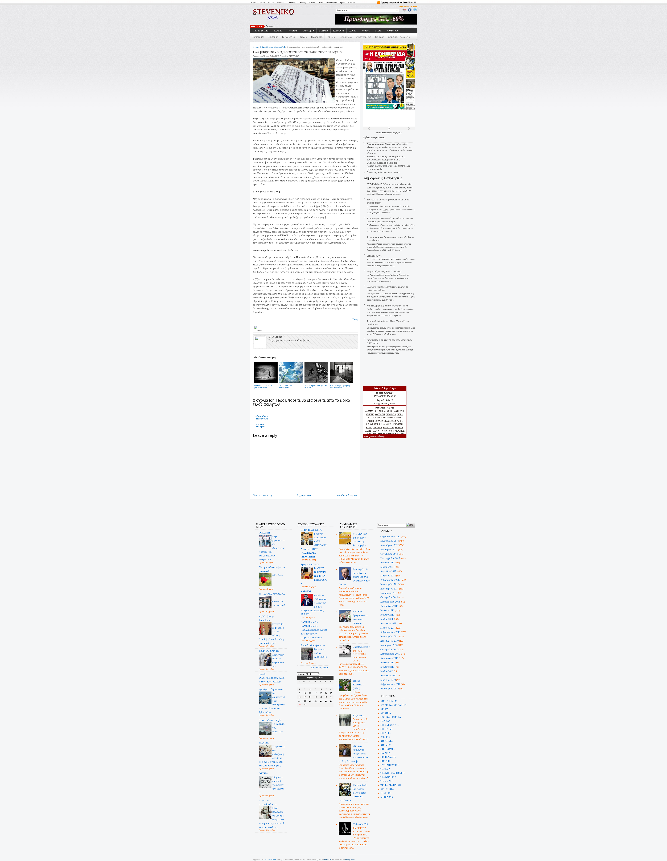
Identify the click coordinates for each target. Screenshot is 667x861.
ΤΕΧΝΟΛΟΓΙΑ (388, 777)
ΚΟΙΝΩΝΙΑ (386, 741)
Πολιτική (292, 30)
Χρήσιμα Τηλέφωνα (399, 36)
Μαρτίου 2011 (388, 627)
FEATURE (385, 793)
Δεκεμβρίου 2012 (389, 545)
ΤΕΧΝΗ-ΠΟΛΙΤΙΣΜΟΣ (392, 773)
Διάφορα (379, 36)
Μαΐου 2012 (386, 566)
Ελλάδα (278, 30)
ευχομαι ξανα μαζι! (389, 163)
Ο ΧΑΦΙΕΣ (264, 532)
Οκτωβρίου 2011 (389, 597)
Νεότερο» (260, 426)
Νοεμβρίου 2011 (389, 593)
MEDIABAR (279, 46)
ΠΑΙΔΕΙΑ (385, 753)
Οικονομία (308, 30)
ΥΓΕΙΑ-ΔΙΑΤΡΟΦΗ (390, 785)
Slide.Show (292, 2)
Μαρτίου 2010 (388, 679)
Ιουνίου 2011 (387, 614)
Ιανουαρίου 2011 (389, 636)
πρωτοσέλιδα (383, 133)
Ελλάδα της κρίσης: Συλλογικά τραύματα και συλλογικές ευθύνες (298, 26)
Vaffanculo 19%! (374, 256)
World (320, 2)
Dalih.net (328, 859)
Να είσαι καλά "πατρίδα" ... (397, 144)
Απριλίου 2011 (388, 623)
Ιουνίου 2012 (387, 562)
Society (303, 2)
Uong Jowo (350, 859)
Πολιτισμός (258, 36)
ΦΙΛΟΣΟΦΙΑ (387, 789)
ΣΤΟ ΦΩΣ (277, 574)
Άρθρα (352, 30)
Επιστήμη (273, 36)
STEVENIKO (270, 859)
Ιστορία (303, 36)
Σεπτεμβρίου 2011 (390, 601)
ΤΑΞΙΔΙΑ (385, 769)
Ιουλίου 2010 (387, 662)
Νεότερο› (260, 424)
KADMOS (306, 591)
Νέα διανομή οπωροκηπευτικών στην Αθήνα (387, 306)
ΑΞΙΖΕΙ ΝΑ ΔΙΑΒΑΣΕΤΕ (393, 705)
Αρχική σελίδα (304, 495)
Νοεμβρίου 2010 (389, 645)
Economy (281, 2)
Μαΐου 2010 (386, 671)
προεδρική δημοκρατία (271, 689)
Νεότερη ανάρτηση (262, 495)
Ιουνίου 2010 (387, 666)
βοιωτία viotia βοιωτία (313, 645)
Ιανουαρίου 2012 (389, 584)
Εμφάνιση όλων (319, 667)
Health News (331, 2)
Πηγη (355, 319)
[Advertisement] (315, 509)
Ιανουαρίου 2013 (389, 540)
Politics (271, 2)
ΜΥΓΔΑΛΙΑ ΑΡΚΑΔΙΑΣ (272, 593)
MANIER (264, 742)
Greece (262, 2)
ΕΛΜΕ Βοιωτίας (309, 622)
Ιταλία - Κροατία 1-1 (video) (360, 684)
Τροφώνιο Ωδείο (310, 564)
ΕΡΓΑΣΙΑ (385, 733)
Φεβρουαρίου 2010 (390, 684)
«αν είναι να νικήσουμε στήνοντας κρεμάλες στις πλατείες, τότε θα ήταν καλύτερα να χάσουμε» (390, 150)
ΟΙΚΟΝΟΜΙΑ (266, 46)
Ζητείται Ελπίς (361, 646)
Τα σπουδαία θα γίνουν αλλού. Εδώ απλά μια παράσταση (353, 792)
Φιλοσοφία (317, 36)
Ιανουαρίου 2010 (389, 688)
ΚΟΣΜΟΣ (385, 745)
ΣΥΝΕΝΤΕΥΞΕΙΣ (389, 765)
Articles (312, 2)
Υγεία (378, 30)
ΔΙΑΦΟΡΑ (385, 713)
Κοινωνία (338, 30)
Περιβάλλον (345, 36)
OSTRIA (263, 773)
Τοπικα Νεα (386, 781)
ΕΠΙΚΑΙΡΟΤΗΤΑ (389, 725)
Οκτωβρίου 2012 (389, 553)
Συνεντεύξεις (363, 36)
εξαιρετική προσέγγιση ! (390, 172)
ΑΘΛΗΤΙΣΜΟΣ (388, 701)
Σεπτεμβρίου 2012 (390, 558)
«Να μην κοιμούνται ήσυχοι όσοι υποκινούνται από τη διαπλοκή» (353, 753)
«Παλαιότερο (262, 416)
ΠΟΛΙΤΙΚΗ (386, 761)
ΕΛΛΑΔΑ (385, 721)
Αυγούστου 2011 (389, 606)
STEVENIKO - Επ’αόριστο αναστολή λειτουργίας (389, 184)
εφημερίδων (397, 133)
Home (253, 2)
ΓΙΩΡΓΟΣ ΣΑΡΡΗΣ (269, 650)
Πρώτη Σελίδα (261, 30)
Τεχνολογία (288, 36)
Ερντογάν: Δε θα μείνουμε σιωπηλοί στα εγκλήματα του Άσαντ (354, 576)
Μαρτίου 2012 (388, 575)
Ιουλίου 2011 (387, 610)
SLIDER (323, 30)
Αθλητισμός (393, 30)
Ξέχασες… (359, 715)
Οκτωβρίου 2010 (389, 649)
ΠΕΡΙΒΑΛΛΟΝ (388, 757)
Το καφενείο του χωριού (278, 601)
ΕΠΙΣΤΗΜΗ (386, 729)
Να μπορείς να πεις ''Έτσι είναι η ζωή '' (384, 271)
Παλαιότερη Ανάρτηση (347, 495)
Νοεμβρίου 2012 (389, 549)
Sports (342, 2)
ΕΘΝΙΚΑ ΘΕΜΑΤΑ (390, 717)
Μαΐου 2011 (386, 619)
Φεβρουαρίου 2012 (390, 579)
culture (351, 2)
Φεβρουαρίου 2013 (390, 536)
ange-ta (262, 674)
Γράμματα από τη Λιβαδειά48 (320, 652)
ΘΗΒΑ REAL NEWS (311, 529)
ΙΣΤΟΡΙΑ (385, 737)
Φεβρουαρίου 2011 (390, 632)
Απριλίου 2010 (388, 675)
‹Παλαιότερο (262, 419)
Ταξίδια (330, 36)
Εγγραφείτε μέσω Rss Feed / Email (398, 2)
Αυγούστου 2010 (389, 658)
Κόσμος (366, 30)
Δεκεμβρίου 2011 (389, 588)
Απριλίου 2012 (388, 571)
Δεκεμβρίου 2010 (389, 640)
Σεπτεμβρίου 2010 (390, 653)
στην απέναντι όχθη (270, 720)
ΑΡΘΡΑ (384, 709)
